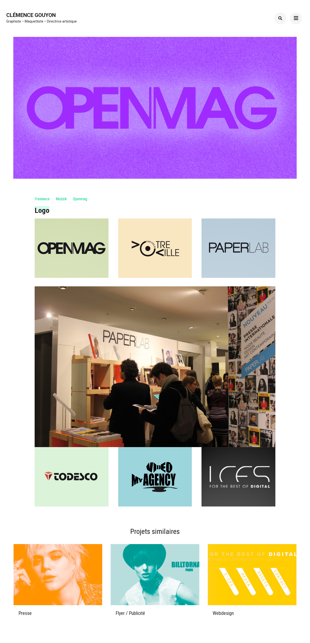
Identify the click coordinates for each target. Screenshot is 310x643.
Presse (25, 613)
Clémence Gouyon (31, 15)
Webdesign (223, 613)
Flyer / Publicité (130, 613)
